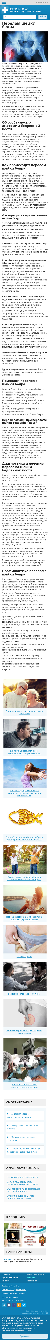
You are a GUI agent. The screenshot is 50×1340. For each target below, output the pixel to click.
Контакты (6, 1281)
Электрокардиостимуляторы (22, 1177)
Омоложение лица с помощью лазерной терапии (23, 1190)
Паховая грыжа (24, 956)
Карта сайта (32, 1281)
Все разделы (41, 2)
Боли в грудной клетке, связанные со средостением (22, 1183)
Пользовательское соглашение (13, 1293)
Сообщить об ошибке (10, 1286)
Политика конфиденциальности (14, 1290)
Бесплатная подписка (10, 1297)
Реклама (31, 1278)
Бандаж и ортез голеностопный (24, 993)
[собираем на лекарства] (25, 1234)
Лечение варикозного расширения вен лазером (24, 1031)
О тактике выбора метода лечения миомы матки (20, 1197)
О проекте (6, 1274)
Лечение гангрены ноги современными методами (24, 1085)
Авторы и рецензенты (36, 1274)
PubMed (8, 1259)
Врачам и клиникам (10, 1278)
